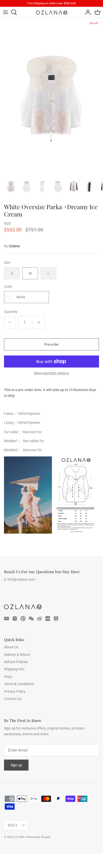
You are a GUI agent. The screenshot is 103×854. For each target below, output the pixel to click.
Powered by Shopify (38, 837)
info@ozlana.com (21, 579)
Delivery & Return (17, 655)
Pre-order (51, 344)
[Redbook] (47, 618)
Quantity (11, 312)
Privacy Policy (15, 691)
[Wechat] (31, 618)
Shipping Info (14, 669)
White (20, 297)
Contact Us (12, 699)
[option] (51, 95)
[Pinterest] (23, 618)
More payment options (51, 373)
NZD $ (12, 825)
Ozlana (14, 246)
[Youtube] (6, 618)
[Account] (86, 12)
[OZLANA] (51, 12)
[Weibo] (39, 618)
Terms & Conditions (19, 684)
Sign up (16, 765)
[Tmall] (56, 618)
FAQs (8, 677)
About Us (11, 647)
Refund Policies (16, 662)
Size (7, 263)
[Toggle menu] (5, 12)
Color (8, 287)
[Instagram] (14, 618)
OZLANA (19, 837)
